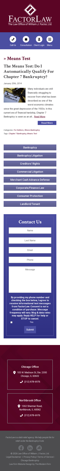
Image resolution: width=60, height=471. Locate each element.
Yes (31, 322)
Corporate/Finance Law (30, 187)
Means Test (32, 133)
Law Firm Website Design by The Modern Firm (30, 464)
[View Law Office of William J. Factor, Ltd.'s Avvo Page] (39, 448)
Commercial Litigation (30, 171)
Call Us (13, 45)
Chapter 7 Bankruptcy (17, 133)
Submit (30, 329)
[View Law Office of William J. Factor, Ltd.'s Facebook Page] (21, 448)
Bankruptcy (30, 147)
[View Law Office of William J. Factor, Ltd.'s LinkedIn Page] (30, 448)
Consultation (26, 45)
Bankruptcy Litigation (30, 155)
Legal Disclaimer (13, 457)
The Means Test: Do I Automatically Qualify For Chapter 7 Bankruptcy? (29, 71)
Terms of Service (45, 457)
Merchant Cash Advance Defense (30, 179)
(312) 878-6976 (32, 381)
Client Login (39, 45)
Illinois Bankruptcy (32, 130)
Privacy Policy (30, 457)
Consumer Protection (30, 195)
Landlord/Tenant (30, 204)
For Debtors (19, 130)
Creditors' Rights (30, 163)
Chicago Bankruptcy (30, 460)
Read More (39, 116)
